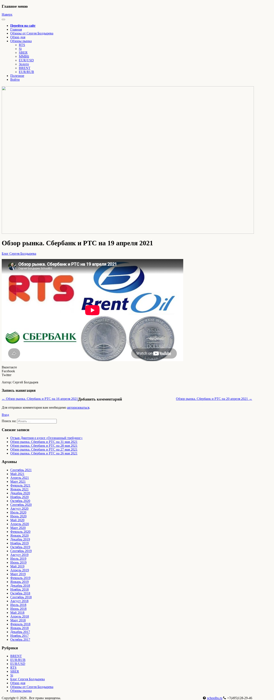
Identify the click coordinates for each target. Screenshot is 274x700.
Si (20, 49)
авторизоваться (78, 407)
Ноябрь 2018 (19, 589)
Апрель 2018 (19, 616)
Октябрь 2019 (20, 547)
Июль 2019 (18, 558)
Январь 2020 (19, 535)
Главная (16, 29)
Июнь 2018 (18, 609)
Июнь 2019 (18, 562)
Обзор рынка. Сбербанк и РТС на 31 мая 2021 (43, 442)
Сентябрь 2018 (21, 597)
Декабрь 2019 (20, 539)
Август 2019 (19, 555)
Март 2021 (18, 481)
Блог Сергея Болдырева (19, 253)
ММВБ (24, 56)
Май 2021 (17, 474)
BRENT (24, 68)
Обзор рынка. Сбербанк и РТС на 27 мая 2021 (43, 449)
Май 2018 (17, 612)
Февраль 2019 (20, 578)
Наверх (7, 14)
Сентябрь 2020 (21, 504)
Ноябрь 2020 (19, 497)
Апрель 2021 (19, 478)
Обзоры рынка (21, 691)
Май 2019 (17, 566)
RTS (22, 45)
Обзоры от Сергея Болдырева (31, 33)
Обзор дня (17, 37)
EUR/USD (26, 60)
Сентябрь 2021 (21, 470)
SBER (23, 52)
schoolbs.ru (214, 698)
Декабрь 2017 (20, 632)
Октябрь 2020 (20, 501)
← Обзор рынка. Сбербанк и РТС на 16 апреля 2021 (40, 399)
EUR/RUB (26, 72)
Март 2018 (18, 620)
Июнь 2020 (18, 516)
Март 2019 (18, 574)
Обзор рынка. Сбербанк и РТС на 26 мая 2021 (43, 453)
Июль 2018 (18, 605)
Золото (24, 64)
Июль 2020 (18, 512)
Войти (15, 79)
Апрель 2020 (19, 524)
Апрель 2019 (19, 570)
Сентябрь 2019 (21, 551)
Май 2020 (17, 520)
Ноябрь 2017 (19, 635)
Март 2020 (18, 528)
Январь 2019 (19, 582)
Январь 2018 (19, 628)
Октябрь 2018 (20, 593)
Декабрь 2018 (20, 585)
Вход (5, 415)
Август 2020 (19, 508)
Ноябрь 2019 (19, 543)
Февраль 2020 (20, 531)
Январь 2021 (19, 489)
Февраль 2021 (20, 485)
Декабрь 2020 (20, 493)
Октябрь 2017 (20, 639)
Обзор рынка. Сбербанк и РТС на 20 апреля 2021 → (214, 399)
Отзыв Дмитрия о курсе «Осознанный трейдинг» (46, 438)
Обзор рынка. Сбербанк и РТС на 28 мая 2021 (43, 445)
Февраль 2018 (20, 624)
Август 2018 (19, 601)
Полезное (17, 75)
